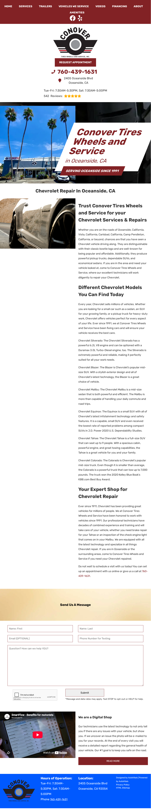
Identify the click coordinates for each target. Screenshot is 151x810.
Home (8, 6)
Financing (119, 6)
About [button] (138, 6)
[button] (73, 18)
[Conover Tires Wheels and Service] (75, 39)
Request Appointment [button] (75, 62)
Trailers (45, 6)
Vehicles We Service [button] (74, 6)
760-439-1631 (58, 799)
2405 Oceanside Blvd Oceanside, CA (78, 80)
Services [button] (25, 6)
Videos (100, 6)
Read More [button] (113, 761)
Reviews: (53, 96)
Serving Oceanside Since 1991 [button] (92, 171)
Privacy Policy (122, 784)
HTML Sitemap (123, 788)
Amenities (77, 12)
